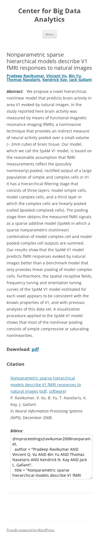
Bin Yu (75, 75)
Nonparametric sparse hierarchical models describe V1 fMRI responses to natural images (45, 384)
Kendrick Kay (54, 79)
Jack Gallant (80, 79)
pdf (35, 349)
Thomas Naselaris (23, 79)
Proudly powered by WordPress (30, 530)
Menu (49, 34)
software (57, 391)
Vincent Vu (56, 75)
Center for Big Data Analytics (49, 15)
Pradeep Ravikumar (25, 75)
